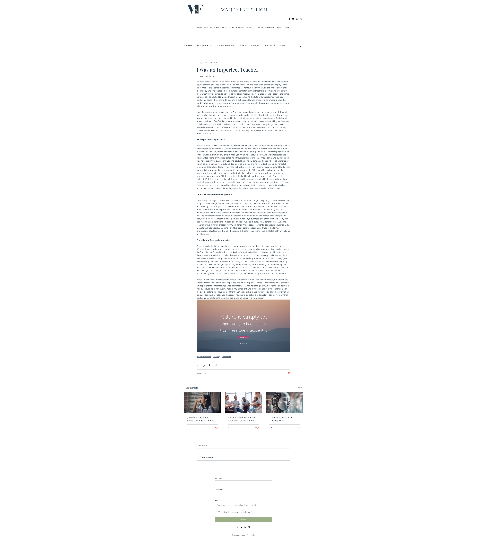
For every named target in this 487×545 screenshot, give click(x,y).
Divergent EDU (204, 45)
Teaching (216, 357)
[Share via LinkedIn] (210, 365)
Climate (242, 45)
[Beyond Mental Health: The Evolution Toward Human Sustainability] (243, 402)
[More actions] (288, 62)
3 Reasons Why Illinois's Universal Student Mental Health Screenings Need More (202, 419)
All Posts (188, 45)
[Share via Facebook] (198, 365)
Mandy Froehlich (204, 357)
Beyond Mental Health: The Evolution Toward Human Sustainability (242, 419)
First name (219, 478)
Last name (219, 489)
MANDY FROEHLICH (244, 10)
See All (300, 387)
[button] (300, 46)
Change (255, 45)
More (282, 45)
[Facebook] (289, 19)
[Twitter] (293, 19)
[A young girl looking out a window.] (202, 402)
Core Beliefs (269, 45)
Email (217, 500)
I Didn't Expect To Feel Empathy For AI (280, 419)
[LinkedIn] (297, 19)
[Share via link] (216, 365)
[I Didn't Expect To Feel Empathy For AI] (284, 402)
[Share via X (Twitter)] (204, 365)
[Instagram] (301, 19)
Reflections (226, 357)
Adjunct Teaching (225, 45)
